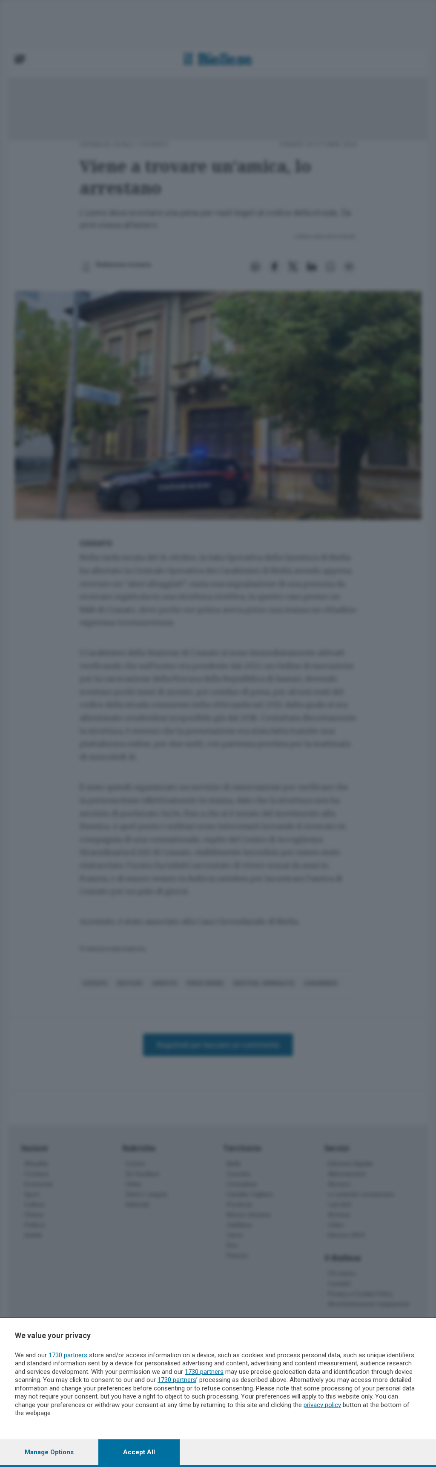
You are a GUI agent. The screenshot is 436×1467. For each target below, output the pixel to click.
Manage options (49, 1452)
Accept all (139, 1452)
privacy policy (322, 1405)
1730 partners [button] (68, 1355)
